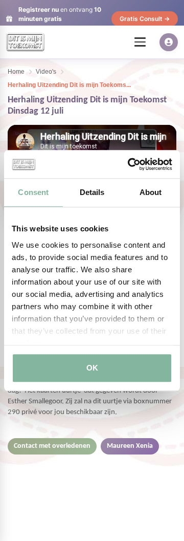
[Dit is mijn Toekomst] (25, 42)
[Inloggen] (168, 42)
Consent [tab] (33, 192)
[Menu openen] (140, 42)
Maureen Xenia (130, 446)
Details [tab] (92, 192)
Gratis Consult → (145, 19)
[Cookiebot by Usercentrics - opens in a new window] (129, 164)
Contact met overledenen (52, 446)
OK (92, 367)
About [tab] (151, 192)
